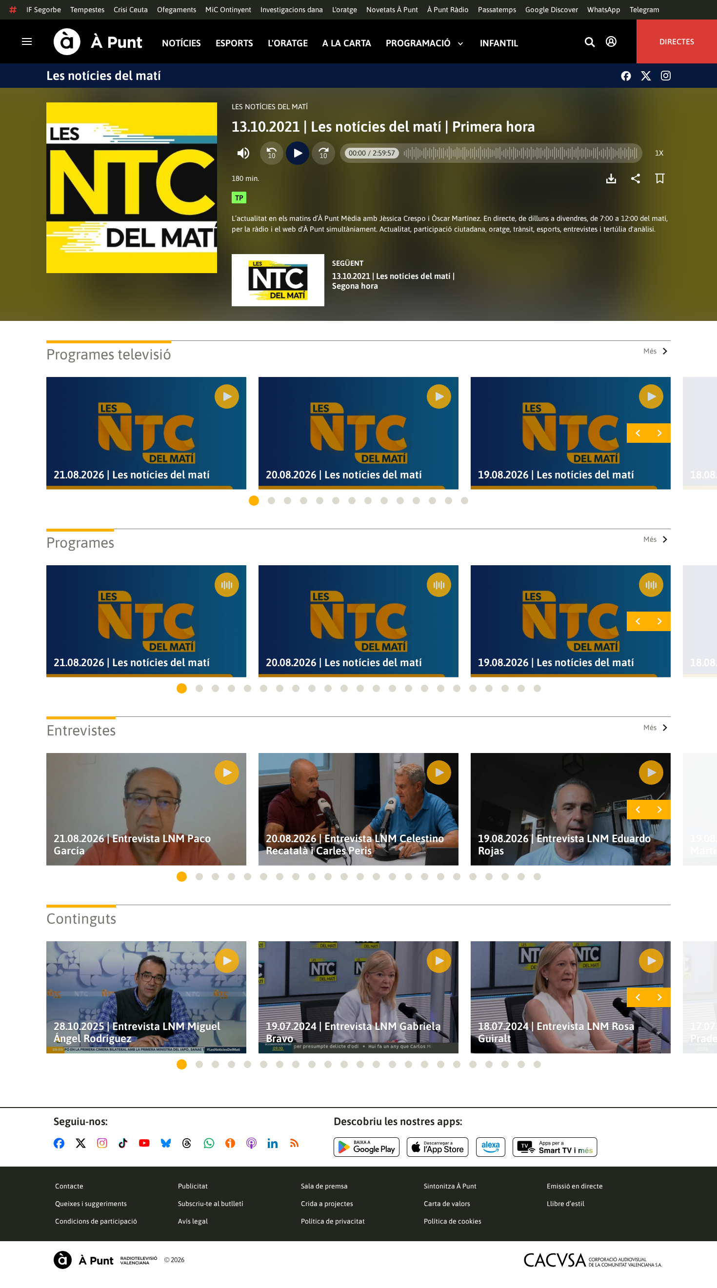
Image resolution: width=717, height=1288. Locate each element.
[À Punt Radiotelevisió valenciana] (105, 1260)
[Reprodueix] (297, 153)
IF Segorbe (43, 9)
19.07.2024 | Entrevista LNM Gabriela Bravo (353, 1032)
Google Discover (551, 9)
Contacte (69, 1186)
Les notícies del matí (103, 75)
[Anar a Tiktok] (125, 1143)
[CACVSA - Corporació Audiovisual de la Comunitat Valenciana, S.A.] (593, 1260)
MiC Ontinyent (228, 9)
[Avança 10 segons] (323, 153)
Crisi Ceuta (131, 9)
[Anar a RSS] (296, 1143)
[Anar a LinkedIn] (274, 1143)
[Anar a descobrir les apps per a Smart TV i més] (555, 1147)
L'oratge (344, 9)
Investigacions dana (291, 9)
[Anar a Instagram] (104, 1143)
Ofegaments (176, 9)
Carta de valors (447, 1204)
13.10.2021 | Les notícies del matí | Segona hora (393, 281)
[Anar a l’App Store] (438, 1147)
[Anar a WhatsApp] (211, 1143)
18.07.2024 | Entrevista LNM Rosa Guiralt (556, 1032)
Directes (676, 41)
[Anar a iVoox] (232, 1143)
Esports (234, 43)
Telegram (644, 9)
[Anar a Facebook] (61, 1143)
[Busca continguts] (590, 42)
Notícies (181, 43)
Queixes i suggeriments (91, 1204)
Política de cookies (452, 1221)
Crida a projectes (327, 1204)
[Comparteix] (638, 178)
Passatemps (497, 9)
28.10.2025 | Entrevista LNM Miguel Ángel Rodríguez (137, 1032)
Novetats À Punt (392, 9)
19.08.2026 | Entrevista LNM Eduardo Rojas (564, 844)
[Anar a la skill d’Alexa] (490, 1147)
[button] (254, 500)
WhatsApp (603, 9)
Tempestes (87, 9)
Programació (418, 43)
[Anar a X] (83, 1143)
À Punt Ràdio (448, 9)
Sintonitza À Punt (450, 1186)
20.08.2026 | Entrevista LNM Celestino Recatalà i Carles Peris (355, 844)
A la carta (346, 43)
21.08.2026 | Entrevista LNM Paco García (132, 844)
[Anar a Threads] (189, 1143)
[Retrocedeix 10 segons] (271, 153)
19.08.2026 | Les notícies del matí (556, 475)
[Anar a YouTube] (146, 1143)
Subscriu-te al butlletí (210, 1204)
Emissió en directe (575, 1186)
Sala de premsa (324, 1186)
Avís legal (193, 1221)
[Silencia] (243, 153)
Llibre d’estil (565, 1204)
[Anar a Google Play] (366, 1147)
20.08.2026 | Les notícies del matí (344, 475)
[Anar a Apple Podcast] (253, 1143)
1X (659, 153)
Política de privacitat (333, 1221)
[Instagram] (666, 75)
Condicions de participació (96, 1221)
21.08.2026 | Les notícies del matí (132, 475)
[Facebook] (626, 76)
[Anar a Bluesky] (168, 1143)
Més (650, 351)
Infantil (499, 43)
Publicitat (193, 1186)
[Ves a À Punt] (98, 41)
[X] (646, 75)
